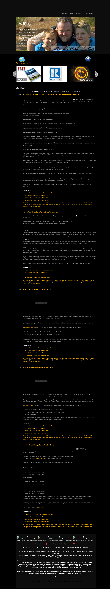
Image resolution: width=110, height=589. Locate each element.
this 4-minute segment (29, 327)
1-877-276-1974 (73, 562)
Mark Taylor (26, 203)
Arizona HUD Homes (47, 204)
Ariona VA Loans (57, 204)
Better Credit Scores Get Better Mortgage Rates (36, 195)
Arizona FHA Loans (84, 203)
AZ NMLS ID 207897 (67, 547)
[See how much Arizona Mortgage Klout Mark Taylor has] (78, 537)
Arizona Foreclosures (73, 203)
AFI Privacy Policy (76, 573)
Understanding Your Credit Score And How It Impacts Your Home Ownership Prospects (51, 94)
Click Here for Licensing (74, 567)
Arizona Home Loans (34, 203)
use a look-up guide (40, 458)
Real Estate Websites (35, 204)
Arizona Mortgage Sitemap (57, 557)
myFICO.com (40, 507)
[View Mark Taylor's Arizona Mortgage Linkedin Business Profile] (88, 537)
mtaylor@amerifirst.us (65, 573)
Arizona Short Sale (87, 204)
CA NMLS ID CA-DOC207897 (80, 547)
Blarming (43, 203)
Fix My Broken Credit (67, 204)
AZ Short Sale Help (57, 555)
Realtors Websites (46, 581)
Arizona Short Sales (62, 203)
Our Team (20, 551)
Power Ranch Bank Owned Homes (31, 206)
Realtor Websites (57, 581)
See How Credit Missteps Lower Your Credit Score (37, 200)
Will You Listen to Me (51, 203)
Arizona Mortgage (38, 8)
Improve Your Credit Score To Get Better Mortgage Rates (38, 192)
